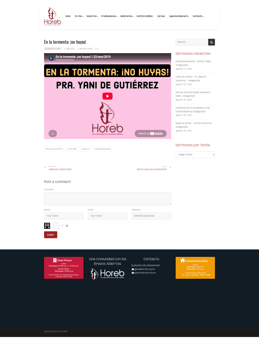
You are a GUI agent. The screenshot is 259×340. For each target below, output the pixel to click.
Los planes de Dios (103, 149)
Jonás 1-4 (85, 149)
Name (47, 210)
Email (90, 210)
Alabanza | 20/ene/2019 (60, 168)
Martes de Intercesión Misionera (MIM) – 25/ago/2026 (193, 94)
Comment (49, 189)
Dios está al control (54, 149)
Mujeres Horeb (86, 48)
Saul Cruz (70, 48)
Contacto (197, 16)
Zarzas (161, 16)
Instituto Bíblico (145, 16)
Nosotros (92, 16)
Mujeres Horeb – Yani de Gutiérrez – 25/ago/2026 (194, 125)
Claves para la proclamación (152, 169)
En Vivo (78, 16)
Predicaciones (108, 16)
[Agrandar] (79, 260)
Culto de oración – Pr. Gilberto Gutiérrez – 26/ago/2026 (191, 79)
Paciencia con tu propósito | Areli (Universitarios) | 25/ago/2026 (193, 110)
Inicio (67, 16)
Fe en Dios (72, 149)
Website (136, 210)
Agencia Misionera (178, 16)
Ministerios (126, 16)
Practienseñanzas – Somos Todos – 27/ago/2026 (194, 63)
